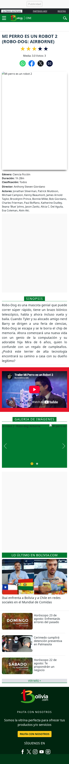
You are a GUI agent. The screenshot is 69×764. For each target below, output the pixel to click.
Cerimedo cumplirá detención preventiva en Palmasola (48, 641)
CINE (28, 18)
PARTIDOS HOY (40, 11)
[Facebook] (22, 750)
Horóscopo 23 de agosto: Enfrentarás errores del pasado (47, 618)
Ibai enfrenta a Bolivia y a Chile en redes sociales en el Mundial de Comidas (31, 600)
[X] (29, 750)
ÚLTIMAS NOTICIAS (12, 11)
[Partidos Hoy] (48, 750)
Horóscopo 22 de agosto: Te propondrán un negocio (45, 665)
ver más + (34, 681)
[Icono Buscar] (65, 17)
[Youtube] (41, 750)
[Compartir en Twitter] (40, 63)
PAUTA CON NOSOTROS (34, 734)
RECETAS (62, 11)
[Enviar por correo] (49, 63)
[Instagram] (35, 750)
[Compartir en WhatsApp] (22, 63)
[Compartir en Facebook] (31, 63)
